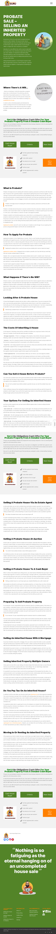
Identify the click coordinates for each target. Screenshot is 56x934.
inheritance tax (34, 694)
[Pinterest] (13, 839)
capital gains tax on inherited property (12, 723)
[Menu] (51, 3)
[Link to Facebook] (47, 932)
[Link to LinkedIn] (49, 932)
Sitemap (18, 919)
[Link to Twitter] (45, 932)
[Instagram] (10, 839)
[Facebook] (5, 839)
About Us (18, 910)
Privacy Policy (19, 913)
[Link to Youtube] (52, 932)
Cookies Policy (19, 915)
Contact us (18, 917)
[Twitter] (7, 839)
